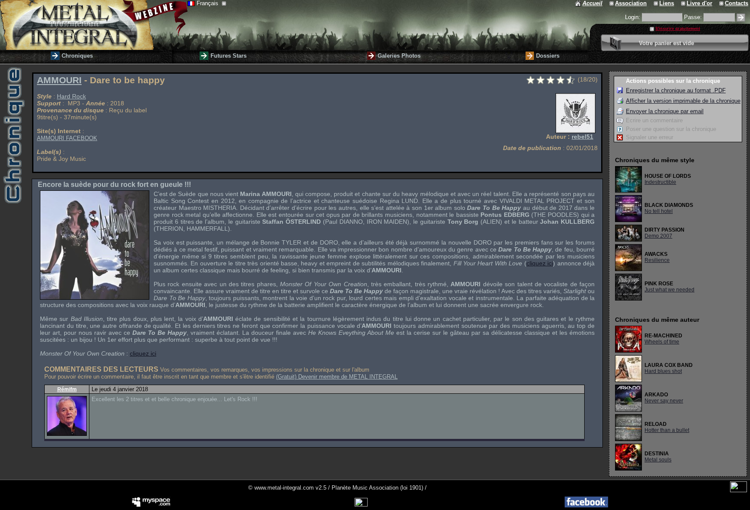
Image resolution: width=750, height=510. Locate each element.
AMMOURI (59, 80)
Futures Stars (229, 55)
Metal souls (658, 460)
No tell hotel (659, 211)
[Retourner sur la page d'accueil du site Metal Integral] (94, 25)
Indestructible (660, 182)
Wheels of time (662, 342)
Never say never (664, 401)
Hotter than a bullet (667, 430)
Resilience (657, 260)
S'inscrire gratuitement (677, 28)
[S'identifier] (741, 17)
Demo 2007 (658, 236)
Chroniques (77, 55)
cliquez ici (539, 263)
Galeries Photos (399, 55)
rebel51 (582, 136)
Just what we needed (669, 290)
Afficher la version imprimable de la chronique (683, 101)
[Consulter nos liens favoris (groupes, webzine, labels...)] (656, 3)
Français (208, 3)
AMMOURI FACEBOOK (67, 138)
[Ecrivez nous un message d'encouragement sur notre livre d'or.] (684, 3)
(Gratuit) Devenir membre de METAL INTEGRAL (337, 376)
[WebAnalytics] (738, 490)
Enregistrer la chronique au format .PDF (676, 90)
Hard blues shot (663, 371)
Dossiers (547, 55)
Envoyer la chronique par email (665, 111)
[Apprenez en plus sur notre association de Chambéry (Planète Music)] (612, 3)
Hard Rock (71, 96)
